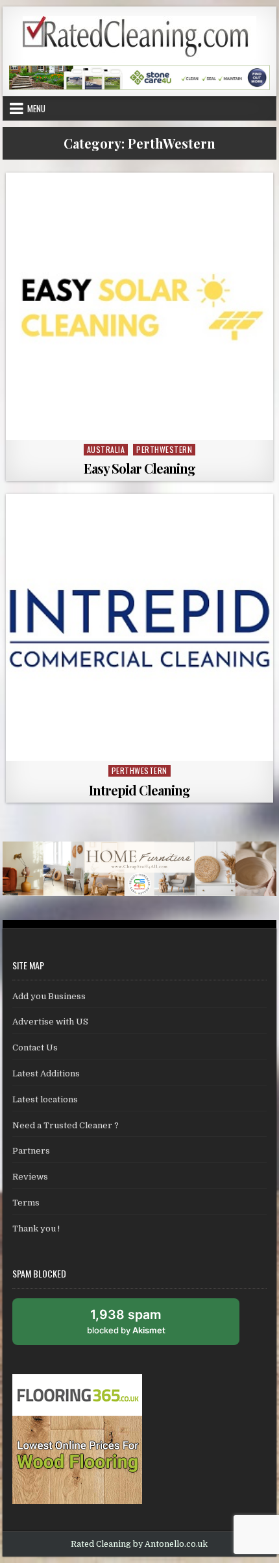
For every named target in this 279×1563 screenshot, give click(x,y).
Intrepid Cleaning (139, 790)
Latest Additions (46, 1073)
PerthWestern (164, 449)
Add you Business (49, 996)
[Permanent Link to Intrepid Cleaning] (139, 627)
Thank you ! (36, 1228)
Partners (31, 1151)
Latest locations (45, 1099)
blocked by (140, 1326)
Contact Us (35, 1047)
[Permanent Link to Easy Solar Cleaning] (139, 306)
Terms (26, 1202)
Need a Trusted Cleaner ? (65, 1125)
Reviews (30, 1176)
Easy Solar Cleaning (139, 468)
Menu (36, 108)
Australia (106, 449)
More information (143, 425)
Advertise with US (50, 1021)
